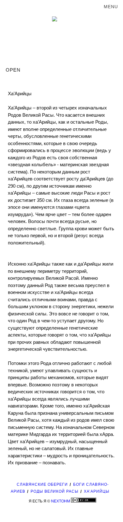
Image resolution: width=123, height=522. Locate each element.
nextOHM (60, 501)
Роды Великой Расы (55, 491)
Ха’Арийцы (96, 491)
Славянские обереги (42, 484)
